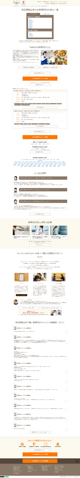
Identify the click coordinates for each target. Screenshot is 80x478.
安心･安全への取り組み (63, 3)
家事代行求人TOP (39, 84)
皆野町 (21, 166)
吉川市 (42, 161)
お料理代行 (31, 6)
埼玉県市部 (39, 6)
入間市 (44, 143)
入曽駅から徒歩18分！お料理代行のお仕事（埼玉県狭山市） (27, 111)
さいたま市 (23, 159)
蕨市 (19, 161)
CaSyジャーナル (39, 244)
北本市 (47, 164)
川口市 (23, 161)
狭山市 (48, 162)
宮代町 (54, 166)
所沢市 (36, 143)
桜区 (51, 159)
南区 (30, 159)
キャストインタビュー (63, 1)
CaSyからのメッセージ (54, 1)
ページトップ (77, 461)
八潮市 (34, 161)
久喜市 (43, 164)
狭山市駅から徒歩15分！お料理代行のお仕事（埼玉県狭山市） (27, 90)
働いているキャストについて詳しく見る (50, 307)
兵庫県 (30, 25)
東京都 (30, 20)
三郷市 (30, 161)
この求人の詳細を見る (40, 107)
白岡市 (18, 165)
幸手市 (59, 164)
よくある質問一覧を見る (39, 214)
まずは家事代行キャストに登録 (40, 78)
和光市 (27, 161)
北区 (36, 159)
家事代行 (30, 33)
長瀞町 (25, 166)
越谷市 (46, 161)
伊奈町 (22, 165)
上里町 (46, 166)
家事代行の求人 (44, 467)
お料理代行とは (30, 468)
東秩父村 (34, 166)
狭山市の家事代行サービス (39, 73)
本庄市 (19, 164)
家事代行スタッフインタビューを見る (39, 432)
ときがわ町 (59, 165)
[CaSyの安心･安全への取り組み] (40, 313)
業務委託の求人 (46, 1)
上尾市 (59, 161)
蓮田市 (51, 164)
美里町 (39, 166)
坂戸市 (55, 164)
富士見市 (20, 162)
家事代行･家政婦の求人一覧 (25, 6)
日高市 (48, 143)
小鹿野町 (30, 166)
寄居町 (50, 166)
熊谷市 (52, 162)
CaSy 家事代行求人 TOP (16, 6)
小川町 (43, 165)
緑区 (54, 159)
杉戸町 (58, 166)
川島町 (47, 165)
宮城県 (30, 28)
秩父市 (60, 162)
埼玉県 (35, 6)
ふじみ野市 (15, 162)
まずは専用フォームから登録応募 (40, 461)
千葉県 (30, 22)
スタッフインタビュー (18, 471)
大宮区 (40, 159)
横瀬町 (64, 165)
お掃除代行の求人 (45, 468)
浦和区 (27, 159)
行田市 (56, 162)
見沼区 (44, 159)
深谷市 (35, 164)
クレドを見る (22, 295)
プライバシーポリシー (59, 470)
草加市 (38, 161)
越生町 (31, 165)
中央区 (48, 159)
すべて (30, 32)
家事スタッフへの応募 (59, 467)
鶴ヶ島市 (63, 164)
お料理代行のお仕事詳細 (28, 67)
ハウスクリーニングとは (32, 470)
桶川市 (39, 164)
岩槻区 (58, 159)
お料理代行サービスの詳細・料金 (50, 67)
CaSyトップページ (17, 466)
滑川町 (35, 165)
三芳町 (37, 162)
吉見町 (50, 165)
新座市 (33, 162)
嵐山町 (39, 165)
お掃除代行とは (30, 467)
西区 (33, 159)
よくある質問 (46, 3)
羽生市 (27, 164)
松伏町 (50, 161)
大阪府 (30, 24)
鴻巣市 (31, 164)
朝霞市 (29, 162)
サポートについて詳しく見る (28, 307)
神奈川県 (30, 21)
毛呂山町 (27, 165)
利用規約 (56, 471)
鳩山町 (54, 165)
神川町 (43, 166)
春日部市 (54, 161)
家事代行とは (40, 1)
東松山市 (23, 164)
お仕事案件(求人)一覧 (54, 3)
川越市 (32, 143)
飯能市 (40, 143)
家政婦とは (30, 471)
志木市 (25, 162)
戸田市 (16, 161)
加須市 (15, 164)
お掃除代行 (31, 34)
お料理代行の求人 (45, 470)
